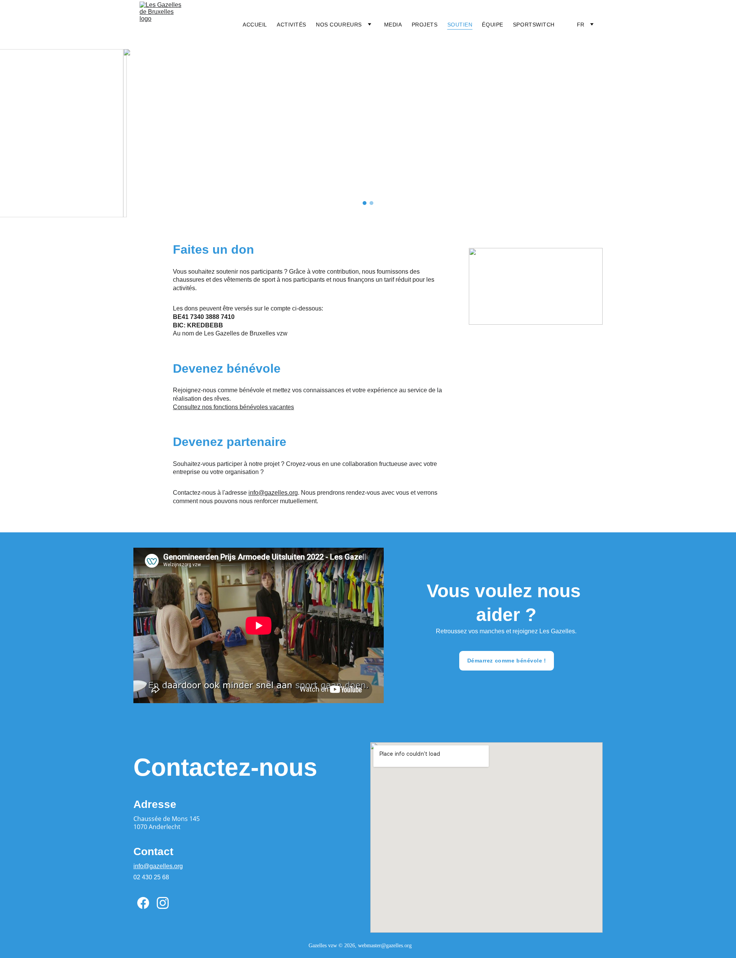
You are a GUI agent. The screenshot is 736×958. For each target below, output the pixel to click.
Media (393, 24)
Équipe (492, 24)
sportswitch (534, 24)
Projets (425, 24)
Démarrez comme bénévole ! (506, 660)
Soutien (460, 24)
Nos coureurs (339, 24)
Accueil (255, 24)
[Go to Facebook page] (143, 903)
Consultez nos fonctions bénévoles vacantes (233, 407)
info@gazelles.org (273, 492)
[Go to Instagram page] (163, 903)
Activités (291, 24)
